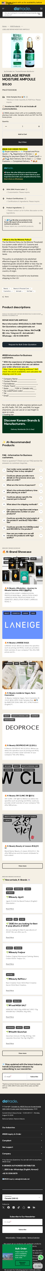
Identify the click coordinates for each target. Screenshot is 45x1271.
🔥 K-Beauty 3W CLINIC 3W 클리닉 (19, 795)
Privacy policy (21, 1238)
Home (4, 26)
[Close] (30, 1246)
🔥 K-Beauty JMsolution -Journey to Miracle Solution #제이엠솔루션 (21, 589)
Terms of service (33, 1238)
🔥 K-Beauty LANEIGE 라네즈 (17, 643)
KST (31, 1113)
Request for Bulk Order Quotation (22, 344)
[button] (3, 8)
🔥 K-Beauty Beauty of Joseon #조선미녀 (22, 847)
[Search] (40, 14)
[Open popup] (27, 97)
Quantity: (5, 121)
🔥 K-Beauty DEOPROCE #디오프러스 (21, 745)
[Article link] (22, 581)
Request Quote (22, 1263)
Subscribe (22, 1230)
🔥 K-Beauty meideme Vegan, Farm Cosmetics (20, 694)
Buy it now (23, 142)
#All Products (15, 26)
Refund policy (11, 1238)
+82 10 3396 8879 (9, 1173)
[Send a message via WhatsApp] (41, 1257)
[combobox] (22, 14)
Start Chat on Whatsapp (13, 179)
